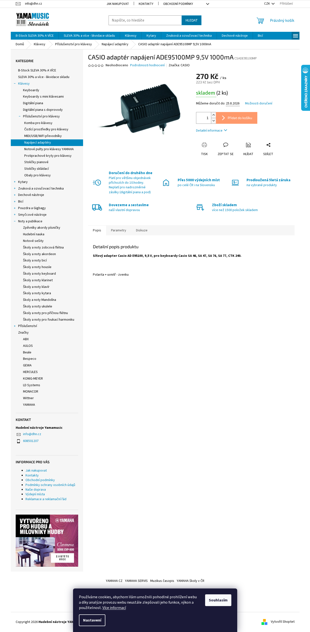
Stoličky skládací (36, 168)
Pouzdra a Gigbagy (32, 208)
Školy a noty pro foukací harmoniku (48, 319)
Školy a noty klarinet (38, 280)
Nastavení (92, 620)
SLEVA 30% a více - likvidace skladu (43, 77)
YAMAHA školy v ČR (190, 580)
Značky (23, 332)
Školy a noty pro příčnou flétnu (45, 313)
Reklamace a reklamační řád (45, 499)
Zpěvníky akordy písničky (41, 227)
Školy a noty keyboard (39, 273)
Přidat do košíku (240, 118)
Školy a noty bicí (35, 260)
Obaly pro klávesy (37, 175)
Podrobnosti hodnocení (147, 65)
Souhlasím (218, 600)
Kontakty (146, 4)
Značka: (179, 65)
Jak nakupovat (118, 4)
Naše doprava (35, 489)
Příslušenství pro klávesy (41, 116)
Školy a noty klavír (36, 286)
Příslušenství (27, 326)
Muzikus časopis (162, 580)
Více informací (114, 607)
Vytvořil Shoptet (283, 622)
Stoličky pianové (36, 162)
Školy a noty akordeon (39, 254)
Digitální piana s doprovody (43, 109)
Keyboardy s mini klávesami (43, 96)
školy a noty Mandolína (39, 299)
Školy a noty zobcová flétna (43, 247)
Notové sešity (33, 240)
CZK (267, 3)
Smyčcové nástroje (32, 214)
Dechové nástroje (31, 194)
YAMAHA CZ (114, 580)
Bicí (20, 201)
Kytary (23, 182)
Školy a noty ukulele (37, 306)
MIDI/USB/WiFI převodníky (43, 136)
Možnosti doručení (258, 103)
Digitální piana (33, 103)
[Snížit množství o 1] (213, 121)
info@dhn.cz (32, 434)
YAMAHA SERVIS (136, 580)
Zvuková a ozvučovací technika (41, 188)
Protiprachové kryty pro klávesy (48, 155)
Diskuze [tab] (142, 230)
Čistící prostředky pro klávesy (46, 129)
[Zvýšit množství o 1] (213, 115)
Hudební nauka (33, 234)
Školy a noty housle (37, 267)
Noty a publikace (30, 221)
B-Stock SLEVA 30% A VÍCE (37, 70)
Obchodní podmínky (178, 4)
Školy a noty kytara (37, 293)
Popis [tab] (97, 230)
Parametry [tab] (118, 230)
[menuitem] (35, 36)
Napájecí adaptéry (37, 142)
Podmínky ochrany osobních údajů (50, 485)
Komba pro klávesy (38, 123)
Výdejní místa (35, 494)
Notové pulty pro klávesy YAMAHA (49, 149)
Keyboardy (31, 90)
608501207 (30, 441)
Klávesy (24, 83)
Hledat (192, 20)
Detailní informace (209, 130)
